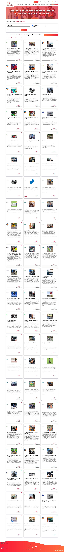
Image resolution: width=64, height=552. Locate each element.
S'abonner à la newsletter (59, 550)
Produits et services (20, 4)
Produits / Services (35, 25)
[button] (6, 12)
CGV (31, 549)
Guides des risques (31, 4)
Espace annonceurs (4, 548)
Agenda (43, 4)
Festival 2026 (55, 4)
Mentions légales (27, 549)
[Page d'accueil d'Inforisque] (10, 3)
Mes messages (44, 2)
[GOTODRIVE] (7, 43)
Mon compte (52, 2)
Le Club (40, 2)
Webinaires (49, 4)
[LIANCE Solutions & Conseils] (43, 43)
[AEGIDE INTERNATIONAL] (43, 66)
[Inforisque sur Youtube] (36, 547)
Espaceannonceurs (56, 1)
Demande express (19, 60)
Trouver (36, 1)
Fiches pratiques (37, 4)
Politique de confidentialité (37, 549)
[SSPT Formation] (25, 135)
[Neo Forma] (7, 202)
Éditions (34, 26)
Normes (2, 546)
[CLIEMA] (43, 89)
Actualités (25, 4)
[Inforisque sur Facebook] (28, 547)
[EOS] (43, 112)
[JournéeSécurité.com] (25, 43)
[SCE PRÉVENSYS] (25, 180)
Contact (2, 547)
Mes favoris (48, 2)
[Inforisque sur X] (30, 547)
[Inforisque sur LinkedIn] (33, 547)
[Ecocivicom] (25, 66)
